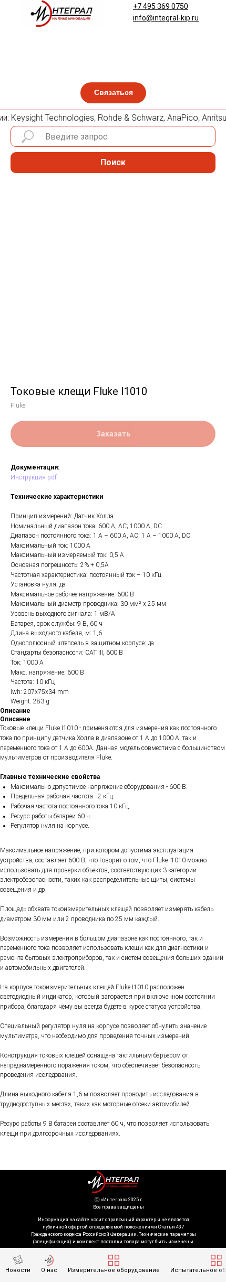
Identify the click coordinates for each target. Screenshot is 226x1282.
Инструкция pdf (34, 477)
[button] (113, 92)
